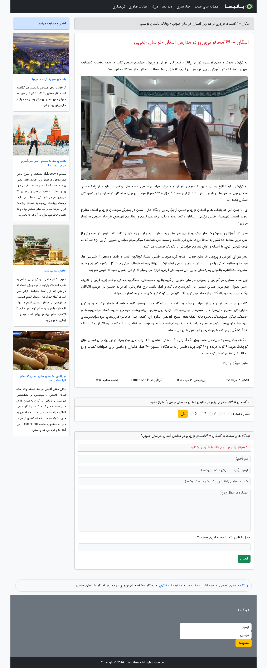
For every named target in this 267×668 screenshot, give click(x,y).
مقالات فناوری (138, 6)
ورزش (154, 6)
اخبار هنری (184, 6)
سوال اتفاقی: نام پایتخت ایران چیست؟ (224, 537)
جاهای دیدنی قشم (55, 271)
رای (183, 413)
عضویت (243, 642)
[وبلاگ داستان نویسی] (238, 7)
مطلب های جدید (206, 6)
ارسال (244, 558)
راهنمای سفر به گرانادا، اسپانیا (49, 79)
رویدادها (167, 6)
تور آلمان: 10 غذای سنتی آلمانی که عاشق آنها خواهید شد (43, 378)
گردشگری (119, 6)
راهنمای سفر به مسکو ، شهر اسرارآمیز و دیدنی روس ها (43, 163)
